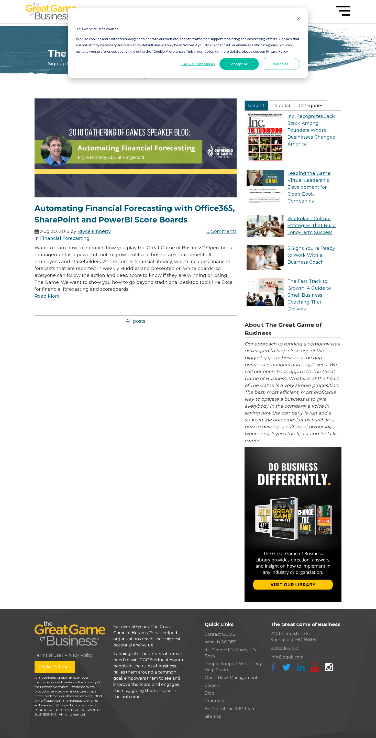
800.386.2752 (284, 648)
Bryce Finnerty (94, 231)
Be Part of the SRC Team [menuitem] (230, 708)
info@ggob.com (287, 657)
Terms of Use (48, 655)
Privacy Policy (78, 655)
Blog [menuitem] (209, 693)
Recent (256, 105)
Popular (281, 105)
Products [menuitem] (214, 700)
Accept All (239, 64)
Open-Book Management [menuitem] (231, 677)
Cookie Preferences (198, 64)
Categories (310, 105)
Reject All (280, 64)
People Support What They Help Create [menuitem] (233, 666)
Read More (47, 296)
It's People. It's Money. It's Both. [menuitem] (230, 652)
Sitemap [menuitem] (213, 716)
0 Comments (221, 231)
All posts (135, 321)
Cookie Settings (55, 666)
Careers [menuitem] (212, 685)
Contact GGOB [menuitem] (220, 634)
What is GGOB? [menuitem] (220, 642)
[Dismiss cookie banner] (298, 19)
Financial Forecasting (65, 238)
